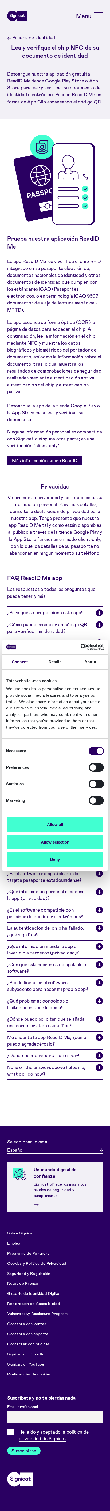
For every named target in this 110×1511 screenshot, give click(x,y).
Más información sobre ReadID (44, 460)
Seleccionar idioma (27, 1141)
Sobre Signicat (20, 1232)
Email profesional (23, 1406)
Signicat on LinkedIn (26, 1353)
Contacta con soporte (28, 1333)
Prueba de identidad (31, 37)
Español (15, 1150)
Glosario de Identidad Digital (33, 1293)
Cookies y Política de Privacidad (36, 1262)
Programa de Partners (28, 1252)
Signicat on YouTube (25, 1363)
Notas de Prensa (22, 1283)
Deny (55, 859)
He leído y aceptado (54, 1435)
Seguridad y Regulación (28, 1273)
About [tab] (90, 662)
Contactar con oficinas (28, 1343)
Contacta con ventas (26, 1323)
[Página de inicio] (17, 16)
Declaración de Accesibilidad (33, 1303)
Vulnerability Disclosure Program (37, 1313)
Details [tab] (55, 662)
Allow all (55, 824)
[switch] (96, 767)
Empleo (13, 1242)
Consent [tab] (20, 662)
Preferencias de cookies (29, 1373)
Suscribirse (23, 1450)
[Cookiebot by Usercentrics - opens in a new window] (80, 647)
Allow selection (55, 842)
